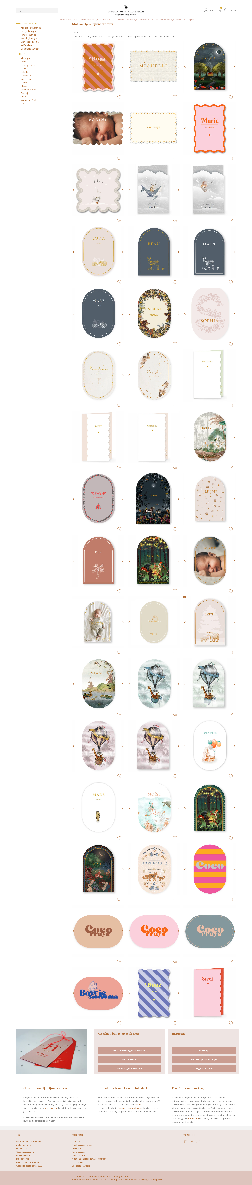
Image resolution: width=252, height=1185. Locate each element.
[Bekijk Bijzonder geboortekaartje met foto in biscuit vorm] (98, 128)
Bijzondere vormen (30, 48)
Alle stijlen (25, 58)
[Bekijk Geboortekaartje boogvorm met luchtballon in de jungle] (209, 684)
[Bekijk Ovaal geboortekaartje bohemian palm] (98, 375)
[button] (210, 10)
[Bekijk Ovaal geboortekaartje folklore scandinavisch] (154, 869)
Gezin (23, 68)
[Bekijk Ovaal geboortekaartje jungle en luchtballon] (154, 684)
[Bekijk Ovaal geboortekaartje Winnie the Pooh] (98, 808)
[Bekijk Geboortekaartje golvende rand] (98, 67)
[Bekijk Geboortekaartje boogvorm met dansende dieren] (154, 561)
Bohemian (26, 75)
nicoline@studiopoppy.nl (150, 1179)
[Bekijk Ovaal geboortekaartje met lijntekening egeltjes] (98, 252)
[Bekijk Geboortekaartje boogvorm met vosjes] (98, 869)
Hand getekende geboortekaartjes (129, 1050)
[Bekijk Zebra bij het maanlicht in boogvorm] (154, 499)
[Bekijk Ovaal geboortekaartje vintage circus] (98, 499)
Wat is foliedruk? (129, 1059)
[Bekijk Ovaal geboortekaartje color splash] (209, 869)
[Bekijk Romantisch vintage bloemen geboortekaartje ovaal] (154, 314)
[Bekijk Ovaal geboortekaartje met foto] (209, 561)
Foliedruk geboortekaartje (129, 1068)
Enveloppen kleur (163, 36)
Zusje (23, 96)
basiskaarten (51, 1108)
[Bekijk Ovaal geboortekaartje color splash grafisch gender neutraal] (98, 993)
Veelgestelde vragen (203, 1068)
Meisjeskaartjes (28, 31)
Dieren (24, 82)
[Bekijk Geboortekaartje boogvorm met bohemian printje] (209, 499)
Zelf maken (26, 45)
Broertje (25, 93)
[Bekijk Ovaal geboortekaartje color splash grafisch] (98, 931)
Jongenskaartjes (28, 34)
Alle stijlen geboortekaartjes (204, 1059)
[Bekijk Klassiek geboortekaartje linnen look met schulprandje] (154, 67)
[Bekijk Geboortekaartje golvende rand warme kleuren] (154, 993)
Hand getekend (28, 65)
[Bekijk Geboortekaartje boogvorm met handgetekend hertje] (154, 252)
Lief (22, 103)
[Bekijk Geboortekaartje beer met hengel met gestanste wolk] (209, 190)
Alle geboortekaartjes (31, 27)
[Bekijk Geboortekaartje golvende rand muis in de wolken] (98, 190)
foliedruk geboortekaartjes (130, 1108)
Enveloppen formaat (137, 36)
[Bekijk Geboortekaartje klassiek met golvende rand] (209, 375)
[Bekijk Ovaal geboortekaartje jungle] (209, 437)
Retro (23, 61)
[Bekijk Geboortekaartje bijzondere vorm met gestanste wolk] (154, 190)
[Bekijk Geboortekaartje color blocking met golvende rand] (209, 993)
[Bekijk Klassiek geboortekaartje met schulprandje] (154, 128)
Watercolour (27, 79)
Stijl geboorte (92, 36)
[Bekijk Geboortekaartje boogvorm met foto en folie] (98, 622)
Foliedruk (25, 72)
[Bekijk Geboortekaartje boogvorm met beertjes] (209, 622)
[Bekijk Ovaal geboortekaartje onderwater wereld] (154, 808)
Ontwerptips (204, 1050)
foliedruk (138, 1104)
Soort (76, 36)
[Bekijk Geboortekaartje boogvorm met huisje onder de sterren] (209, 67)
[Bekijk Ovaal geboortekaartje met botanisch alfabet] (209, 314)
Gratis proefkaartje (30, 41)
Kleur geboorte (113, 36)
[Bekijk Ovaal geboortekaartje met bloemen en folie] (154, 375)
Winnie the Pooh (29, 100)
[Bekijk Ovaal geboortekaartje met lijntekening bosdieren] (98, 314)
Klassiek (25, 86)
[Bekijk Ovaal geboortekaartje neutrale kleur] (154, 622)
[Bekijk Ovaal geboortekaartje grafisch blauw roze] (209, 931)
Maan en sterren (29, 89)
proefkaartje (193, 1118)
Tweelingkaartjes (29, 38)
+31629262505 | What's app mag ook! (119, 1179)
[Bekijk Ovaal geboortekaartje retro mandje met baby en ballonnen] (209, 746)
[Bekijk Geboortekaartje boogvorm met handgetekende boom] (98, 561)
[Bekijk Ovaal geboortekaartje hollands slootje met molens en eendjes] (98, 684)
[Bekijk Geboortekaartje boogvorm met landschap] (209, 808)
